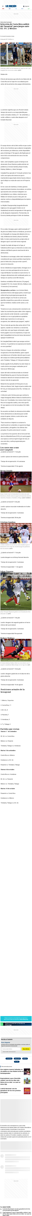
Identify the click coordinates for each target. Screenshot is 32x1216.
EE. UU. (16, 1061)
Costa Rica (9, 1058)
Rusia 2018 (17, 1058)
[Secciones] (3, 6)
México (25, 1058)
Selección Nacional (5, 22)
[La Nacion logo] (10, 6)
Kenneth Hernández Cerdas (8, 36)
